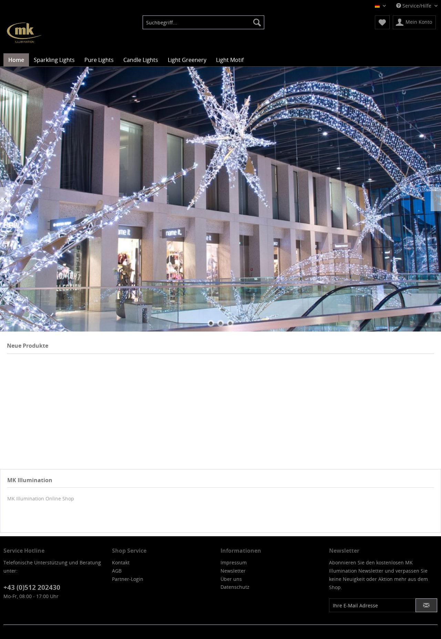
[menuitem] (203, 22)
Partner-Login (127, 579)
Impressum (233, 562)
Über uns (231, 579)
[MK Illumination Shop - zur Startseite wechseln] (24, 32)
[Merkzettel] (382, 22)
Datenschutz (234, 587)
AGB (117, 570)
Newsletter (233, 570)
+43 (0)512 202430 (31, 587)
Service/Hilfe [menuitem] (417, 5)
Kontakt (121, 562)
